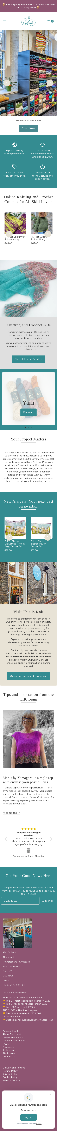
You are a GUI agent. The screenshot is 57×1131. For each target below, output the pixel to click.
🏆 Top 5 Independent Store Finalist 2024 (25, 1004)
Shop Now (28, 128)
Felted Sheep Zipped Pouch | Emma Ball (39, 544)
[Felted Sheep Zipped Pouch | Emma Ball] (41, 528)
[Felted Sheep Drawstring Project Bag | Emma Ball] (15, 528)
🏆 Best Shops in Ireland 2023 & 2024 (22, 1013)
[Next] (50, 83)
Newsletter (9, 1047)
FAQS (6, 1043)
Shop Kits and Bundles (28, 359)
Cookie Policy (10, 1077)
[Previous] (7, 83)
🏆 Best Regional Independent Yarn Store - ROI (28, 1020)
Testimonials (9, 1050)
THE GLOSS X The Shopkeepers (20, 1010)
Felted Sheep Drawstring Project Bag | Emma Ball (15, 544)
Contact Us (9, 1056)
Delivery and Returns (14, 1067)
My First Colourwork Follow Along (15, 238)
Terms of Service (11, 1080)
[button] (7, 839)
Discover (28, 412)
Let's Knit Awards (12, 1016)
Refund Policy (10, 1071)
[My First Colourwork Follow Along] (15, 223)
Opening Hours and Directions (28, 676)
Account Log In (11, 1031)
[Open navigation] (4, 21)
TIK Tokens (9, 1053)
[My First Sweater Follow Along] (41, 223)
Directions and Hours (14, 1040)
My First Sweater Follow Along (39, 238)
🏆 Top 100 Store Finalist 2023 (19, 1007)
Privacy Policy (10, 1074)
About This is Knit (12, 1034)
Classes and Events (13, 1037)
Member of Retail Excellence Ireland (22, 997)
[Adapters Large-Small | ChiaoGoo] (28, 850)
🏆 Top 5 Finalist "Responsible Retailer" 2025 (26, 1000)
